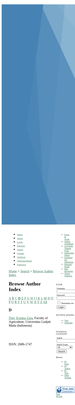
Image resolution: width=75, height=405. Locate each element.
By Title (66, 372)
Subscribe (68, 323)
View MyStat (59, 395)
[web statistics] (65, 392)
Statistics (21, 264)
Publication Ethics (69, 254)
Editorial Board (68, 265)
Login (20, 242)
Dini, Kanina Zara (21, 318)
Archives (21, 257)
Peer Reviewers (68, 270)
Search (20, 249)
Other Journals (67, 376)
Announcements (24, 261)
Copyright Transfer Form (68, 248)
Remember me (67, 303)
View (66, 320)
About (20, 238)
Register (21, 246)
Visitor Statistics (68, 274)
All (45, 302)
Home (19, 234)
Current (20, 253)
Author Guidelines (68, 242)
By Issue (66, 363)
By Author (67, 367)
